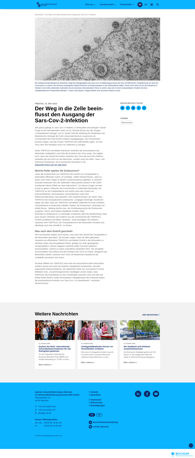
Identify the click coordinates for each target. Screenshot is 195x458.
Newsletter (96, 395)
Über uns (89, 4)
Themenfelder (126, 4)
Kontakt (94, 392)
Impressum (96, 400)
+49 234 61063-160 (47, 406)
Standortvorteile (106, 4)
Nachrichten (39, 15)
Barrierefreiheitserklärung (105, 422)
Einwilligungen (98, 405)
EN (146, 5)
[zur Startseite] (47, 4)
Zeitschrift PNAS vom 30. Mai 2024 (50, 165)
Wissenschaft (127, 122)
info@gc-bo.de (44, 413)
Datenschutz (97, 402)
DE (140, 5)
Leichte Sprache (101, 427)
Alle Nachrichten (150, 315)
